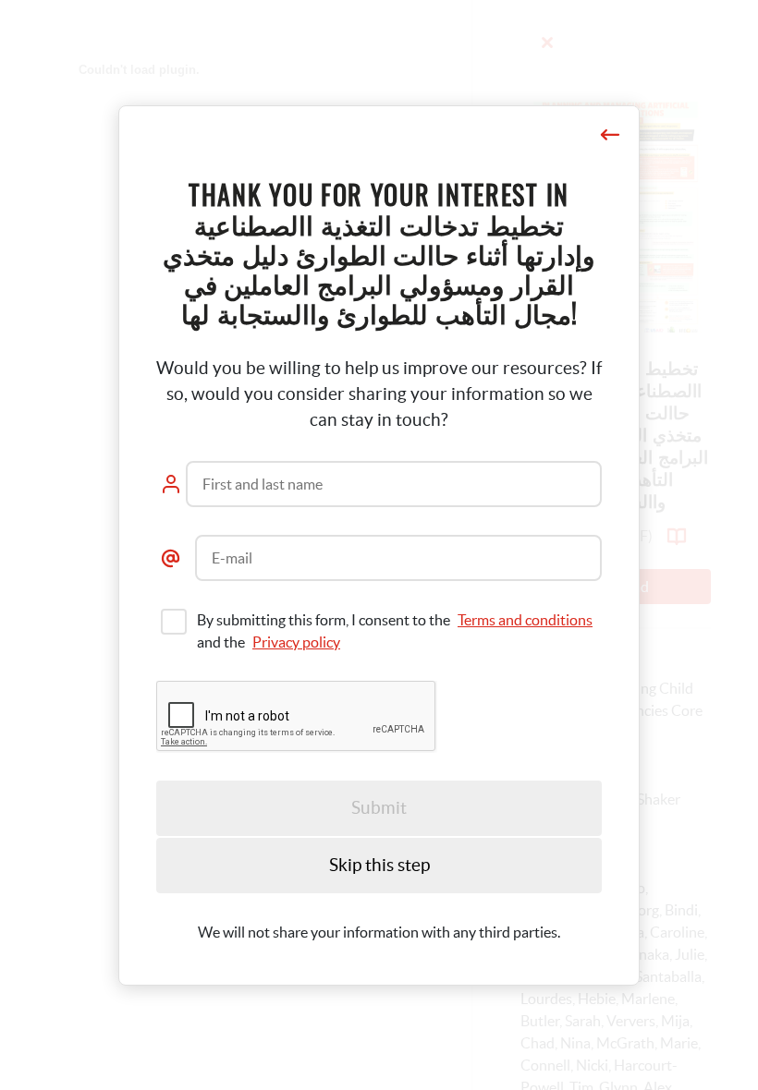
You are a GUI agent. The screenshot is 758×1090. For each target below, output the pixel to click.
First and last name (262, 484)
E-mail (232, 558)
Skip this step (379, 865)
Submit (379, 808)
